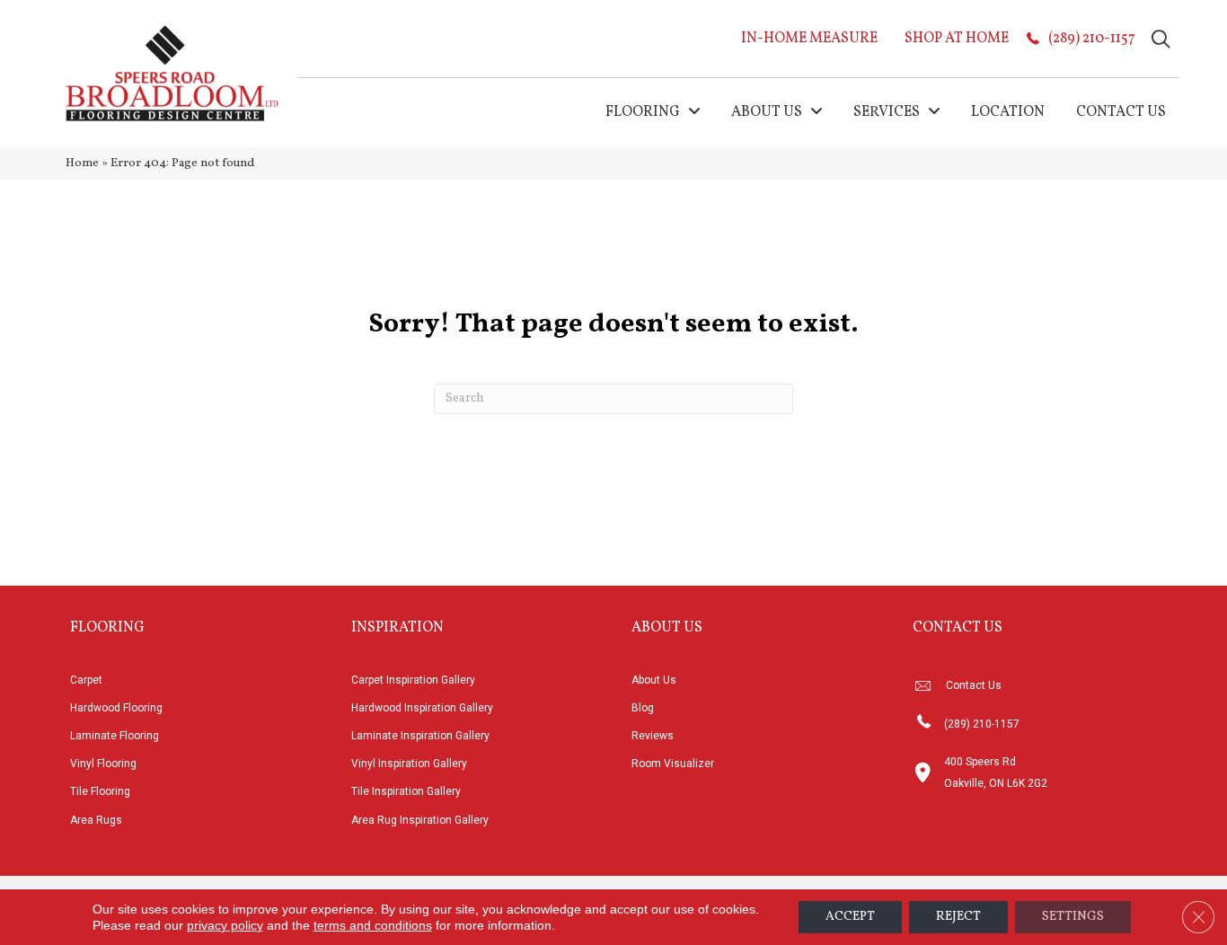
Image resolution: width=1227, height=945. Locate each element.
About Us (653, 680)
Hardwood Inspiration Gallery (422, 708)
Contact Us (974, 685)
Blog (642, 708)
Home (82, 163)
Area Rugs (96, 820)
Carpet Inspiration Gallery (413, 680)
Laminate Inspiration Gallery (420, 735)
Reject (958, 916)
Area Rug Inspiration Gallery (420, 820)
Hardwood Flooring (116, 708)
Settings (1073, 916)
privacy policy (225, 925)
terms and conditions (372, 925)
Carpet (86, 680)
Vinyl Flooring (103, 763)
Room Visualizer (672, 763)
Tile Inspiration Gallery (406, 791)
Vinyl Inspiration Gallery (409, 763)
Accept (850, 916)
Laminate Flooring (114, 735)
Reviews (652, 735)
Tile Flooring (100, 791)
